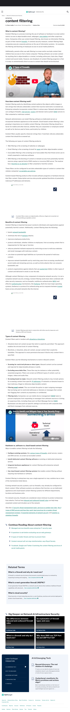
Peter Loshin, (10, 25)
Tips (25, 709)
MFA (54, 281)
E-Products (28, 705)
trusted (59, 286)
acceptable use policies (27, 171)
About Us (4, 700)
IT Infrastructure (10, 679)
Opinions (8, 709)
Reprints (11, 705)
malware (25, 236)
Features (39, 705)
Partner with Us (45, 700)
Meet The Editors (23, 700)
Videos (34, 709)
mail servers (26, 112)
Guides (3, 709)
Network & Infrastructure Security (14, 15)
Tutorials (30, 709)
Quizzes (21, 709)
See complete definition (34, 577)
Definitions (22, 705)
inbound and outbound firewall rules (36, 500)
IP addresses (36, 381)
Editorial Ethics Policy (13, 700)
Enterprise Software (11, 675)
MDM (53, 396)
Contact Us (31, 700)
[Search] (67, 12)
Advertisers (38, 700)
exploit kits (43, 269)
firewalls (24, 41)
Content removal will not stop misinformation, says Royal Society (33, 541)
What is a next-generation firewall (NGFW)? (26, 582)
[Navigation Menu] (2, 12)
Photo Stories (15, 709)
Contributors (5, 705)
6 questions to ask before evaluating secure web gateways (31, 532)
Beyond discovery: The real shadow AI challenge (46, 665)
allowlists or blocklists (37, 339)
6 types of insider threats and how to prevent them (28, 537)
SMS (55, 401)
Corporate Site (5, 702)
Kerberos (37, 284)
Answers (16, 705)
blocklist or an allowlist (19, 164)
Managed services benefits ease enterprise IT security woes (31, 528)
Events (34, 705)
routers (33, 112)
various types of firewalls (38, 453)
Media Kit (52, 700)
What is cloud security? (18, 593)
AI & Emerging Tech (10, 667)
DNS (55, 112)
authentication (17, 284)
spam (38, 149)
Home (3, 15)
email (16, 387)
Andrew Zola (36, 25)
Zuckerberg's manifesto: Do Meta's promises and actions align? (47, 680)
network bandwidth (19, 232)
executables (43, 36)
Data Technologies (10, 671)
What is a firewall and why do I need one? (25, 572)
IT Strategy (8, 683)
